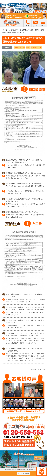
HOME (4, 30)
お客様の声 (13, 30)
